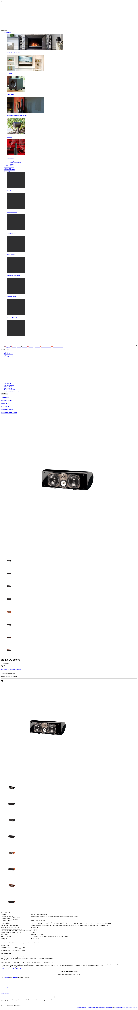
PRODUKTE (7, 33)
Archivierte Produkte (15, 162)
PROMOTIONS (8, 168)
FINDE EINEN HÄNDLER (6, 987)
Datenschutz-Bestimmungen (106, 1007)
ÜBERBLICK (7, 384)
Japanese (37, 347)
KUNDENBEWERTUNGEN (11, 391)
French (14, 347)
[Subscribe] (54, 997)
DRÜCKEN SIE (8, 388)
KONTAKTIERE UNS (5, 993)
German (24, 347)
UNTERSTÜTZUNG (9, 170)
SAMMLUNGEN (8, 165)
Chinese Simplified (46, 347)
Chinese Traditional (58, 347)
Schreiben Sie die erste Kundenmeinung (11, 669)
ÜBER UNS (3, 984)
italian (19, 347)
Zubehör (12, 164)
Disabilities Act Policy (131, 1007)
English (8, 347)
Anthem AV (13, 161)
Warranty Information (9, 389)
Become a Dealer (81, 1007)
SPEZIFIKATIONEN (9, 385)
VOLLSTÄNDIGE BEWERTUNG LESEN (12, 968)
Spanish (31, 347)
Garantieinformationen (119, 1007)
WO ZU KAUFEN (9, 167)
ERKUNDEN (7, 171)
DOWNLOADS (8, 386)
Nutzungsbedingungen (92, 1007)
